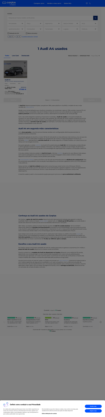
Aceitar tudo (93, 406)
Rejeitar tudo (93, 410)
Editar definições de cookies (49, 413)
